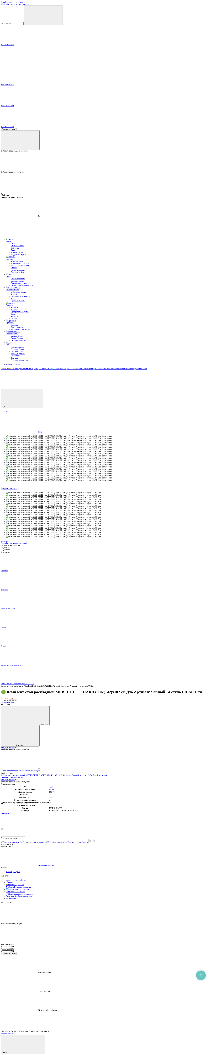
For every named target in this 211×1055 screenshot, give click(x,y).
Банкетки (15, 250)
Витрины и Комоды (19, 272)
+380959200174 (7, 106)
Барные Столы (17, 336)
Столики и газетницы (20, 340)
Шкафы (14, 318)
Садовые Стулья (17, 351)
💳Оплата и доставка (17, 369)
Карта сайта (11, 898)
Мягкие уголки (17, 252)
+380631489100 (7, 45)
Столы (13, 243)
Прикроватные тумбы (20, 312)
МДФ (51, 789)
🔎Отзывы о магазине (83, 369)
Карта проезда (7, 1033)
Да (50, 800)
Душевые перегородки (20, 296)
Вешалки (14, 325)
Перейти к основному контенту (14, 2)
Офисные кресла (18, 279)
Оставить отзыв (7, 702)
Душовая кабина (18, 301)
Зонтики (14, 358)
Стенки (14, 268)
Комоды (14, 310)
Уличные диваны (18, 354)
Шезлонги (15, 356)
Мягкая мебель (17, 261)
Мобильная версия (46, 865)
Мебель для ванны (18, 292)
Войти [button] (3, 771)
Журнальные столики (20, 263)
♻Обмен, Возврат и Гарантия (38, 369)
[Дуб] (54, 775)
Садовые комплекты (19, 360)
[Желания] (105, 161)
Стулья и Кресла (17, 246)
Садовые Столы (17, 349)
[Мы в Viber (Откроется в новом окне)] (19, 387)
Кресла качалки (17, 347)
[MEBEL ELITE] (10, 489)
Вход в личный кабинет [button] (16, 880)
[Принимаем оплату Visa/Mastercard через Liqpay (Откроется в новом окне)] (67, 842)
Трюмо (13, 314)
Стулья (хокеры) (17, 338)
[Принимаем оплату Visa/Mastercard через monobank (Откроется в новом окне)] (23, 842)
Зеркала (14, 294)
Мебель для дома (13, 364)
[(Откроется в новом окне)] (90, 842)
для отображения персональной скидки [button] (23, 771)
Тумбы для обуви (18, 327)
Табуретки (15, 248)
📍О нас (4, 369)
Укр (7, 411)
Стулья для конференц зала (22, 285)
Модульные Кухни (18, 254)
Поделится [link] (5, 547)
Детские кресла (17, 281)
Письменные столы (19, 283)
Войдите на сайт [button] (8, 747)
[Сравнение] (20, 140)
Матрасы (14, 316)
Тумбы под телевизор (20, 265)
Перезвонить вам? (9, 129)
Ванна (13, 298)
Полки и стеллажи (18, 270)
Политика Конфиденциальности (133, 369)
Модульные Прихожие (20, 329)
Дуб (51, 787)
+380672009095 (7, 127)
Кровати (14, 307)
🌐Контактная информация (62, 369)
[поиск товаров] (43, 15)
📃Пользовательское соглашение (106, 369)
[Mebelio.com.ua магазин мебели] (13, 836)
